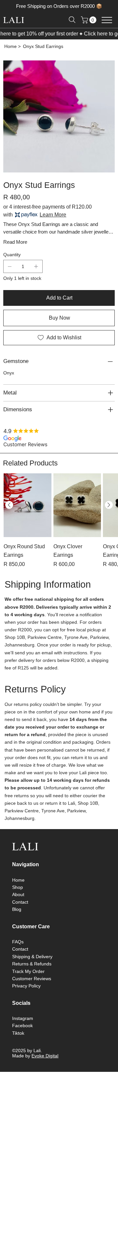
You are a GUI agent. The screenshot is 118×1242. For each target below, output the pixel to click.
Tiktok (18, 1033)
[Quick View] (27, 505)
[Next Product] (109, 505)
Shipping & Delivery (32, 956)
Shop (17, 887)
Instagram (22, 1018)
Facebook (22, 1025)
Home (18, 880)
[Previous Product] (9, 505)
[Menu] (107, 20)
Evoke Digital (44, 1055)
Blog (16, 909)
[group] (59, 521)
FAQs (18, 941)
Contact (20, 902)
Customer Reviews (31, 978)
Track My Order (28, 971)
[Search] (72, 20)
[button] (89, 19)
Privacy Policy (26, 985)
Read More (15, 242)
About (18, 894)
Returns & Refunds (31, 963)
